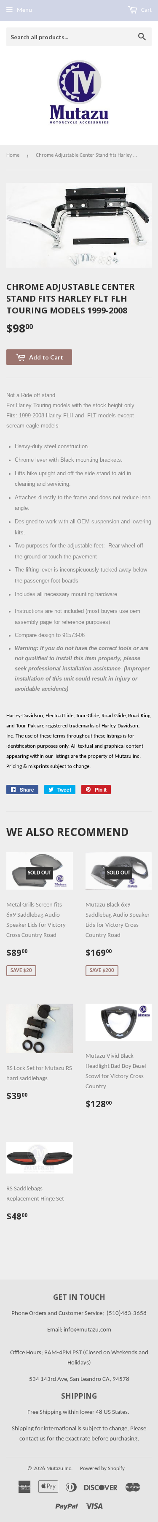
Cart (146, 10)
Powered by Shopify (102, 1468)
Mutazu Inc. (59, 1468)
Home (12, 155)
